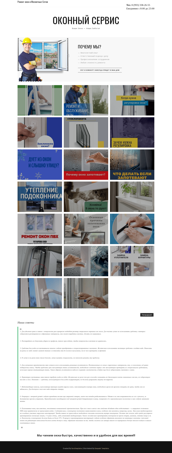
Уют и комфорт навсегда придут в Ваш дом (99, 70)
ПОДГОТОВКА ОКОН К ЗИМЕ (40, 229)
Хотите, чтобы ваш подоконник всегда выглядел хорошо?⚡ (132, 196)
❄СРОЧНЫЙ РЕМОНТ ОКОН (86, 197)
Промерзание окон (86, 261)
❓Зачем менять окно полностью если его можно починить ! (132, 260)
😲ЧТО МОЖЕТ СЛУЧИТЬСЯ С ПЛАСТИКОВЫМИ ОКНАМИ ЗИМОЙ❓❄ (39, 100)
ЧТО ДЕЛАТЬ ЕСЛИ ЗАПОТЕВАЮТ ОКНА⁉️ (132, 164)
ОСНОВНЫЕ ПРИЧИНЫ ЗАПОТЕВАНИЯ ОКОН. (86, 229)
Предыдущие (147, 315)
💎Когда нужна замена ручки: (40, 293)
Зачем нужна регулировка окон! (132, 132)
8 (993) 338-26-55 (141, 5)
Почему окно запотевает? (86, 164)
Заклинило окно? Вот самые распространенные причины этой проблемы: (40, 132)
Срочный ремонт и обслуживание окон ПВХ (86, 100)
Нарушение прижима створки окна (40, 261)
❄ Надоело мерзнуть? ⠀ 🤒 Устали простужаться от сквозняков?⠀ (39, 164)
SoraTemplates (76, 448)
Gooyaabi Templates (102, 448)
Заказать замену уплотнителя (132, 229)
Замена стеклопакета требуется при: (86, 132)
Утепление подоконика (40, 197)
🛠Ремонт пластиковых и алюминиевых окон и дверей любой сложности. (86, 293)
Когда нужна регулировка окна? (132, 100)
